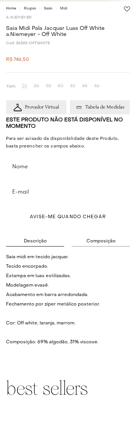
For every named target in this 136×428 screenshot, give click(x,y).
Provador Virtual (42, 107)
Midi (63, 8)
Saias (48, 8)
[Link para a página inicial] (11, 8)
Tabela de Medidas (104, 107)
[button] (24, 86)
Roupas (30, 8)
